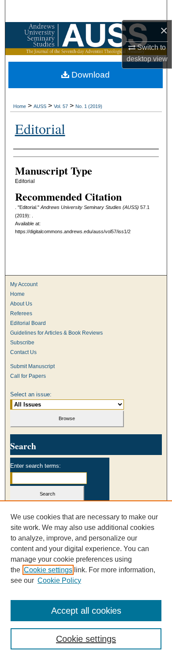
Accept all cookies (86, 610)
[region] (86, 580)
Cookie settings (48, 570)
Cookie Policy (59, 580)
